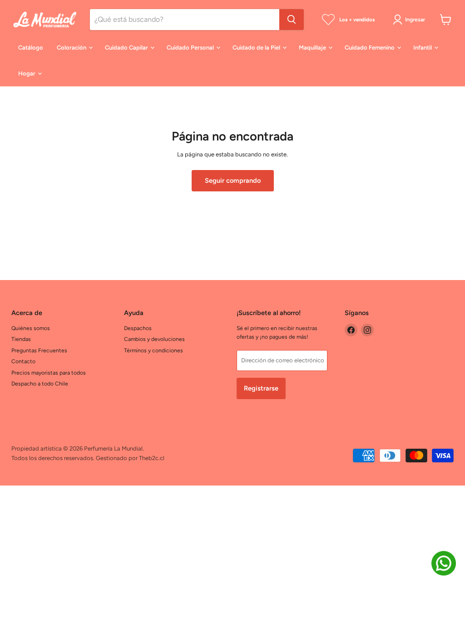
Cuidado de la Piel (257, 47)
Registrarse (261, 388)
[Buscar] (291, 19)
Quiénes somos (30, 328)
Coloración (72, 47)
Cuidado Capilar (127, 47)
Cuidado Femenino (370, 47)
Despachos (138, 328)
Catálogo (30, 47)
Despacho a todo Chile (39, 383)
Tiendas (21, 339)
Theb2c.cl (151, 458)
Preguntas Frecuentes (39, 350)
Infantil (423, 47)
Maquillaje (313, 47)
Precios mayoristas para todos (48, 372)
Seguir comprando (233, 180)
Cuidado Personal (191, 47)
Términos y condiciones (153, 350)
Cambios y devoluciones (154, 339)
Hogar (27, 73)
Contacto (23, 361)
